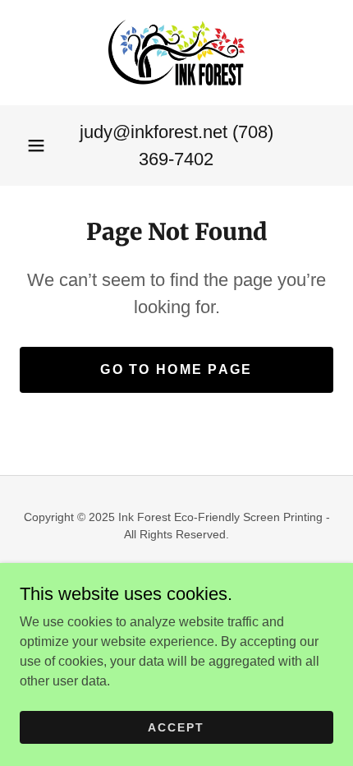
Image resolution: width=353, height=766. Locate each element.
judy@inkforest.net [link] (153, 132)
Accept (176, 726)
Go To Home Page (176, 369)
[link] (176, 52)
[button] (36, 145)
